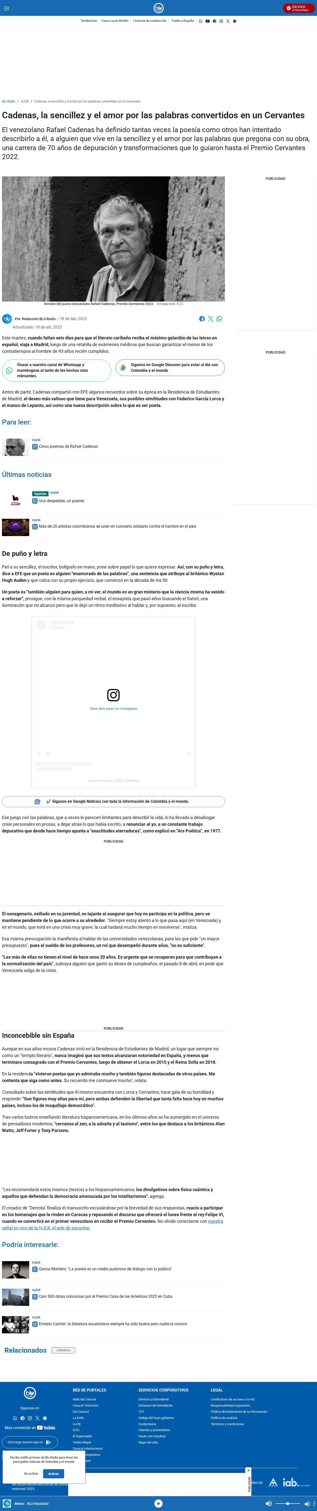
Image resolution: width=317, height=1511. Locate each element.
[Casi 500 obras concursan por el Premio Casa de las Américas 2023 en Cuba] (15, 1297)
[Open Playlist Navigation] (314, 1503)
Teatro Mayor (82, 1442)
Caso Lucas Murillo (115, 21)
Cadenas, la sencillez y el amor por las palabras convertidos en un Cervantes (87, 101)
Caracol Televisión (85, 1405)
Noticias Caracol (84, 1399)
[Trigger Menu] (6, 8)
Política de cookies (224, 1418)
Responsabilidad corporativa (230, 1405)
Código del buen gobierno (156, 1418)
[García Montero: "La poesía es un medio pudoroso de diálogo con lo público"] (15, 1269)
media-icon (158, 1503)
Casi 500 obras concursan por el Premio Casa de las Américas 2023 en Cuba (105, 1296)
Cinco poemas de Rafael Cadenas (68, 446)
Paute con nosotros (152, 1436)
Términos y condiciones (227, 1424)
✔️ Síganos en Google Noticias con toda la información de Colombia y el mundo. (117, 801)
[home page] (159, 8)
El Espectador (82, 1436)
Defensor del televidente (155, 1405)
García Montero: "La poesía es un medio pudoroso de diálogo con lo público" (105, 1269)
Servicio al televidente (153, 1399)
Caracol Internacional (88, 1448)
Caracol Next (82, 1461)
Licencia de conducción (149, 21)
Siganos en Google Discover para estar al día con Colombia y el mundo (174, 367)
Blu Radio (8, 101)
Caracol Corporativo (86, 1455)
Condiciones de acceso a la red (232, 1399)
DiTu (76, 1430)
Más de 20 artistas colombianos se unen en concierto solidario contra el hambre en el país (117, 526)
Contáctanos (147, 1424)
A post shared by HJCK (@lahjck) (113, 780)
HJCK (25, 101)
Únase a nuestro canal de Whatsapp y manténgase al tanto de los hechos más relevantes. (52, 370)
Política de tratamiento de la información (239, 1412)
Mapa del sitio (148, 1442)
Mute (269, 1504)
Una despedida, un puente (61, 500)
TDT (141, 1412)
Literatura (63, 1350)
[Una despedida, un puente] (15, 500)
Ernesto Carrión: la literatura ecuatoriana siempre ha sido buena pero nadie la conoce (113, 1324)
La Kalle (78, 1418)
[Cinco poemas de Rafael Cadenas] (15, 447)
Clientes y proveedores (154, 1430)
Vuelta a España (182, 21)
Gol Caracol (81, 1412)
